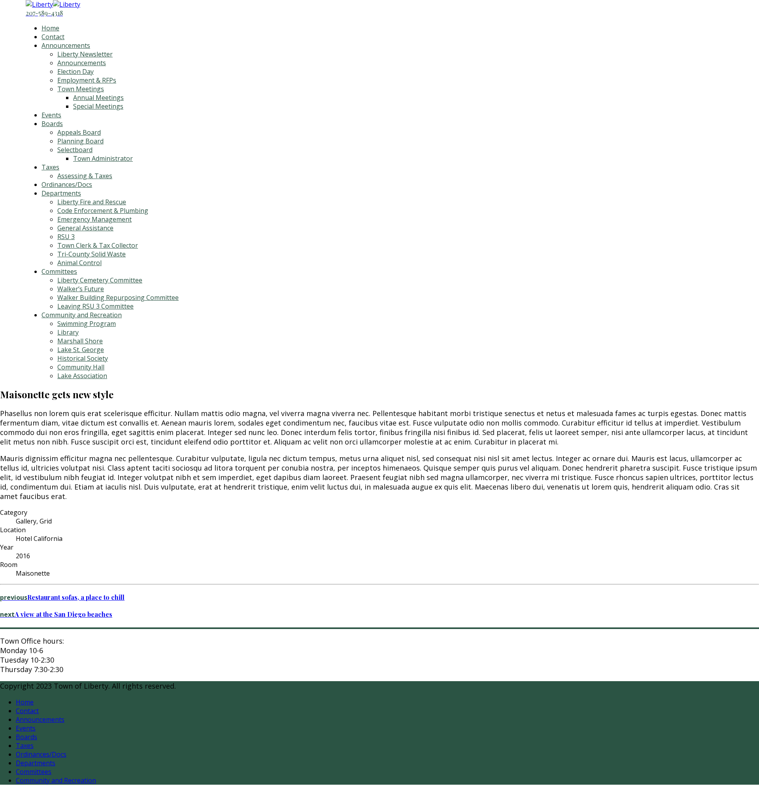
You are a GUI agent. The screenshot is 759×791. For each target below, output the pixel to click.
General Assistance (85, 228)
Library (68, 332)
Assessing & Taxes (84, 175)
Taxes (50, 167)
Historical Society (82, 358)
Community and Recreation (82, 315)
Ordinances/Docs (67, 184)
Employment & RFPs (86, 80)
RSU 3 (66, 236)
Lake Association (82, 375)
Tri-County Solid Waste (91, 254)
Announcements (66, 45)
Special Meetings (98, 106)
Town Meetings (80, 89)
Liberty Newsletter (85, 54)
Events (51, 115)
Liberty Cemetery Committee (99, 280)
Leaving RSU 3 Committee (95, 306)
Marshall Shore (80, 341)
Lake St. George (80, 349)
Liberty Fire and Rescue (91, 202)
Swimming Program (86, 323)
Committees (59, 271)
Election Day (75, 71)
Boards (52, 123)
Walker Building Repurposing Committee (118, 297)
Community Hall (80, 367)
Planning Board (80, 141)
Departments (61, 193)
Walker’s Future (80, 288)
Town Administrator (103, 158)
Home (50, 28)
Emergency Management (94, 219)
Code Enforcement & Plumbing (102, 210)
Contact (53, 36)
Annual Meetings (98, 97)
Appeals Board (79, 132)
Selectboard (75, 149)
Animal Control (79, 262)
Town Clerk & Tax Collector (97, 245)
